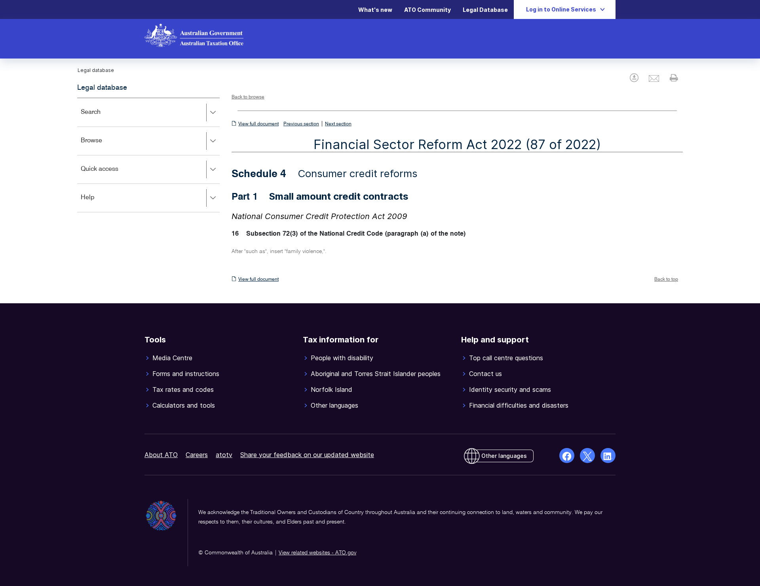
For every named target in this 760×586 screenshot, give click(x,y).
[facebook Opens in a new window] (566, 455)
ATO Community (427, 9)
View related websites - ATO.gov (317, 553)
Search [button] (102, 118)
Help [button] (99, 203)
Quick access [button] (111, 174)
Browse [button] (103, 146)
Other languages (504, 455)
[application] (148, 154)
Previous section (301, 124)
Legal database (102, 87)
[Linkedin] (608, 455)
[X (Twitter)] (587, 455)
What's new (375, 9)
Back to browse (248, 97)
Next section (338, 124)
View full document (258, 124)
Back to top (666, 279)
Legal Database (485, 9)
